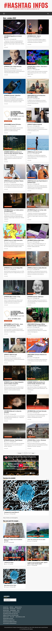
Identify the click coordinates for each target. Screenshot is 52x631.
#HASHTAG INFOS (26, 5)
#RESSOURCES (18, 607)
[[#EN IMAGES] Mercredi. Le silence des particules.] (14, 402)
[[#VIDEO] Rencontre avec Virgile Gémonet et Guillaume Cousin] (38, 171)
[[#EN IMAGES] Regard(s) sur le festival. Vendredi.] (14, 26)
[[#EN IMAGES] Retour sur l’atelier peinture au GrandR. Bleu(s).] (14, 200)
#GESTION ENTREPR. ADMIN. (10, 621)
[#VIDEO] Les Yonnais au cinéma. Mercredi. (37, 268)
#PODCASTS (6, 610)
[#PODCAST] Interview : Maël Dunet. (35, 296)
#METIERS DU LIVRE (20, 616)
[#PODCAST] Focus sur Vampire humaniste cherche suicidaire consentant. (13, 382)
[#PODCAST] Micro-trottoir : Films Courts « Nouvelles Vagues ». (37, 67)
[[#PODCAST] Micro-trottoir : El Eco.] (14, 287)
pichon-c (6, 564)
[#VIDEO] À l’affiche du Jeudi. (10, 354)
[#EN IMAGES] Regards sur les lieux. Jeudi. (36, 210)
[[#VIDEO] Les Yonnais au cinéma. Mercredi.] (38, 258)
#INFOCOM (6, 616)
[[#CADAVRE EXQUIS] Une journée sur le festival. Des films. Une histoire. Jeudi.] (38, 373)
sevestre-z (6, 542)
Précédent (19, 453)
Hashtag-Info (7, 39)
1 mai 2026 (11, 564)
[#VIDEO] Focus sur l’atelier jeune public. (13, 240)
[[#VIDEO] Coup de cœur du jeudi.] (38, 142)
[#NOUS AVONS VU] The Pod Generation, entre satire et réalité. (36, 96)
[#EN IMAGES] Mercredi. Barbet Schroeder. (37, 411)
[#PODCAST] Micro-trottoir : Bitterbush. (36, 440)
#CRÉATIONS (7, 508)
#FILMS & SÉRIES (35, 536)
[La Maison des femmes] (14, 553)
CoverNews (23, 629)
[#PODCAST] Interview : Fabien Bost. (12, 95)
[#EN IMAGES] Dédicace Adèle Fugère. (35, 240)
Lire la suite (6, 47)
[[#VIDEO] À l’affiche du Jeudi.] (14, 345)
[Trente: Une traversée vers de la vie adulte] (38, 530)
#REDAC (12, 607)
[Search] (48, 13)
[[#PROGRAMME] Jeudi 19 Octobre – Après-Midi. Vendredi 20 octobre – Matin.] (14, 315)
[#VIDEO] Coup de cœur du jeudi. (34, 152)
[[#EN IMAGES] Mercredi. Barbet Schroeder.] (38, 402)
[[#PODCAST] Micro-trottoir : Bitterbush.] (38, 431)
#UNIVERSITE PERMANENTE (14, 536)
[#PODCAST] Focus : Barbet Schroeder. (13, 66)
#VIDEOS (19, 608)
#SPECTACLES (35, 559)
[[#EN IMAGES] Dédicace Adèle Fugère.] (38, 231)
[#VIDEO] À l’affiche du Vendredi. (34, 124)
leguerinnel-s (7, 68)
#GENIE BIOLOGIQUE (8, 618)
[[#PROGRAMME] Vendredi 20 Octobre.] (14, 115)
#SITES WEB (6, 608)
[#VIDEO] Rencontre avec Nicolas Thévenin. (14, 181)
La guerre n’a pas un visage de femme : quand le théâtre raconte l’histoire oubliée (37, 563)
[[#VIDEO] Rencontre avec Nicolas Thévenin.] (14, 171)
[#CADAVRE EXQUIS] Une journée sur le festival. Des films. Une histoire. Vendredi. (13, 152)
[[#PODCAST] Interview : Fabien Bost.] (14, 86)
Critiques (6, 559)
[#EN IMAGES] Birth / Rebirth (34, 36)
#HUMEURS (12, 608)
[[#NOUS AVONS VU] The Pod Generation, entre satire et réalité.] (38, 86)
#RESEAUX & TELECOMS (8, 620)
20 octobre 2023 (13, 39)
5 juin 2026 (35, 541)
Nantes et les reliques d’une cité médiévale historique (13, 540)
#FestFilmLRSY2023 (8, 32)
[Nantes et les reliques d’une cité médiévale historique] (14, 530)
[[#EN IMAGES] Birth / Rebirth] (38, 26)
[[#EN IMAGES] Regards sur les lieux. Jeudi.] (38, 200)
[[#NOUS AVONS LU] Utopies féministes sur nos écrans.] (38, 345)
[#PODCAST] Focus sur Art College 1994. (13, 268)
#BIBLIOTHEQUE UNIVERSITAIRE (10, 615)
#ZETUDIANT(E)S (7, 612)
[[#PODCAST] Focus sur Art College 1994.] (14, 258)
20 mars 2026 (13, 513)
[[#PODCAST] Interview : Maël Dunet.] (38, 287)
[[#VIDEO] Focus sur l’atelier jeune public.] (14, 231)
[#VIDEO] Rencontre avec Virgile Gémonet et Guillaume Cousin (37, 181)
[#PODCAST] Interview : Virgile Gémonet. (13, 440)
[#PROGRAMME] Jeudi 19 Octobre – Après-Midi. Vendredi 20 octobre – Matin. (13, 324)
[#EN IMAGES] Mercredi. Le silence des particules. (12, 411)
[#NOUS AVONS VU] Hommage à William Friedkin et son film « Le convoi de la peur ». (37, 324)
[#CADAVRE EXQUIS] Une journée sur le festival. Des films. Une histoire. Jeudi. (36, 382)
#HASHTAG (42, 536)
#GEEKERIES (13, 610)
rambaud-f (30, 541)
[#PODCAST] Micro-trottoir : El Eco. (12, 296)
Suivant (33, 453)
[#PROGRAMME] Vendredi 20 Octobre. (12, 124)
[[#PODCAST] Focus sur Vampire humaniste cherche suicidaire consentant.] (14, 373)
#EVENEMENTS (15, 612)
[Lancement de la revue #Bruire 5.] (26, 495)
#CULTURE (29, 536)
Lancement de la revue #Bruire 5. (11, 512)
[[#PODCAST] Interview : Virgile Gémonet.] (14, 431)
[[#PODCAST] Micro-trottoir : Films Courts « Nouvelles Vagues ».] (38, 57)
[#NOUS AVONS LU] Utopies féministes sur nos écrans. (37, 355)
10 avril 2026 (35, 565)
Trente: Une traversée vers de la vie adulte (36, 539)
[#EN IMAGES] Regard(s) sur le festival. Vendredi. (13, 36)
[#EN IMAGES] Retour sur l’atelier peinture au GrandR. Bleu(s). (13, 210)
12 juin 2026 (12, 542)
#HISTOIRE (6, 536)
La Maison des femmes (8, 562)
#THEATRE (40, 559)
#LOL (18, 610)
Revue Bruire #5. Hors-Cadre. (10, 585)
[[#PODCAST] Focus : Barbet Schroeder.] (14, 57)
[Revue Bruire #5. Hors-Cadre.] (14, 576)
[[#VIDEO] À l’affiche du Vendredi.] (38, 115)
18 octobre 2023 (13, 414)
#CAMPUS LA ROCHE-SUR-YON (10, 613)
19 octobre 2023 (36, 153)
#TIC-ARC (12, 616)
